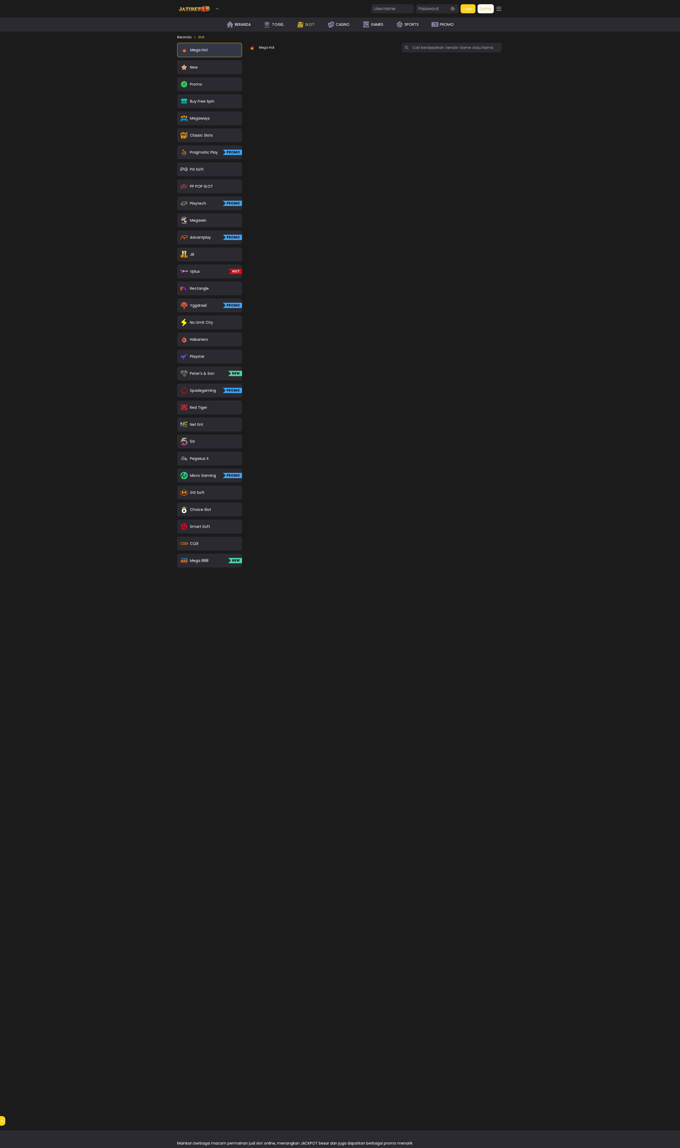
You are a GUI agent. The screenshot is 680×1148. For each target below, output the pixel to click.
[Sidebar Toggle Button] (499, 8)
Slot (201, 37)
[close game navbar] (217, 8)
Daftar (486, 8)
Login (468, 8)
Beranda (184, 37)
